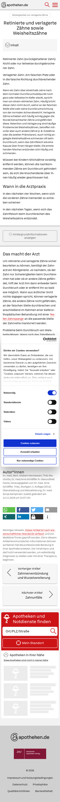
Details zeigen (42, 434)
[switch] (52, 402)
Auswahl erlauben (30, 452)
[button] (9, 510)
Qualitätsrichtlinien (19, 791)
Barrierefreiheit (44, 791)
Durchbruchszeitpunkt (33, 94)
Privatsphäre (40, 784)
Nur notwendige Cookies (30, 460)
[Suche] (47, 5)
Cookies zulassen (30, 443)
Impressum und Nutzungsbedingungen (30, 777)
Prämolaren (29, 134)
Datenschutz (19, 784)
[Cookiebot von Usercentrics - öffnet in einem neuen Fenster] (43, 340)
